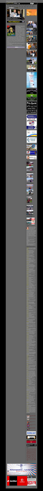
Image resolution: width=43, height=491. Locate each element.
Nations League (25, 5)
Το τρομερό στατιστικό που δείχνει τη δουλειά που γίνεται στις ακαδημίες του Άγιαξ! (33, 416)
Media (30, 451)
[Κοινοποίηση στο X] (16, 47)
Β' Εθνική (32, 454)
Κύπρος (21, 5)
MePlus (28, 451)
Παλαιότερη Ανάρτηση (22, 49)
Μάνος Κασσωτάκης (33, 457)
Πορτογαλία (35, 459)
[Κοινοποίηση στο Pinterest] (17, 47)
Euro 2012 (32, 449)
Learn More (34, 1)
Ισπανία (28, 455)
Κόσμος (23, 5)
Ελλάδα (30, 5)
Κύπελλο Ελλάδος (29, 456)
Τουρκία (27, 460)
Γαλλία (33, 454)
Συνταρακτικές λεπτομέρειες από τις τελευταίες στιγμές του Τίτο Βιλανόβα (33, 418)
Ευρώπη (19, 5)
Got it (36, 1)
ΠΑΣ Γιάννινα (34, 458)
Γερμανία (35, 454)
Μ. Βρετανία (28, 457)
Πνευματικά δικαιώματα (31, 459)
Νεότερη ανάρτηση (8, 49)
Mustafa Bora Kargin (29, 452)
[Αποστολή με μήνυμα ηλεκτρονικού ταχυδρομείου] (15, 47)
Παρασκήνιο (28, 459)
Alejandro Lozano (28, 448)
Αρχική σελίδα (15, 49)
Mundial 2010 (32, 451)
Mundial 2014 (34, 451)
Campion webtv (31, 448)
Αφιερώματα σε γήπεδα (28, 454)
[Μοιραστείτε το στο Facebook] (17, 47)
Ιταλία (29, 455)
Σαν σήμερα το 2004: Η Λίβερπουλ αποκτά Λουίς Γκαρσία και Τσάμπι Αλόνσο (32, 428)
